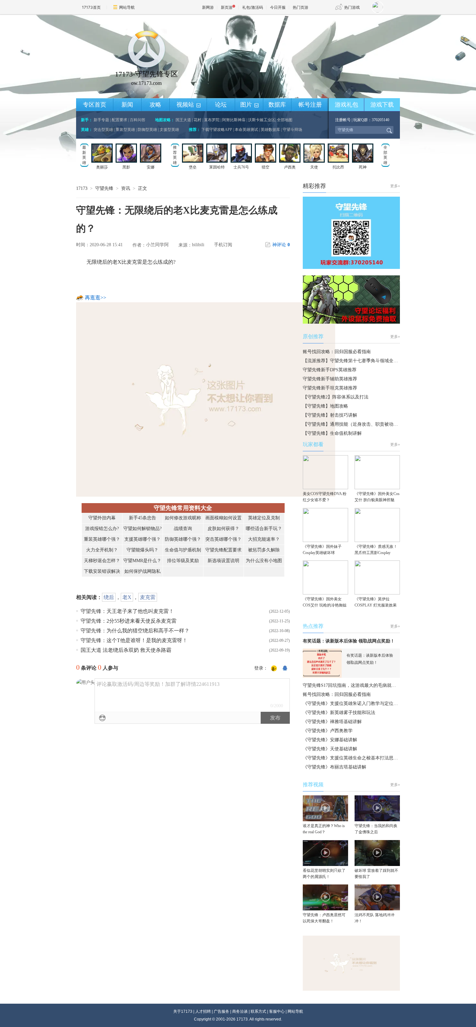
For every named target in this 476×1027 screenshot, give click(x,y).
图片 (250, 105)
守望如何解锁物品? (142, 528)
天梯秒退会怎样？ (102, 560)
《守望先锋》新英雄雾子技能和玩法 (339, 712)
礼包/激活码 (252, 7)
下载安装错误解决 (102, 571)
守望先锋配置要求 (223, 550)
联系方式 (258, 1011)
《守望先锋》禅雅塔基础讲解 (332, 721)
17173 (81, 188)
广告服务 (221, 1011)
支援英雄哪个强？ (142, 539)
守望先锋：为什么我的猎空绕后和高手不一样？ (135, 630)
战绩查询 (183, 528)
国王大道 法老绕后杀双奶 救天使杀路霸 (126, 650)
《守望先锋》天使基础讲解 (330, 748)
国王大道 (183, 120)
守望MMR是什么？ (142, 560)
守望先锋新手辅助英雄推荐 (330, 378)
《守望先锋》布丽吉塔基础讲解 (334, 767)
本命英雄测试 (246, 129)
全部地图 (284, 120)
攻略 (155, 104)
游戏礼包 (346, 104)
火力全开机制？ (102, 550)
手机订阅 (223, 244)
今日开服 (278, 7)
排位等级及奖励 (183, 560)
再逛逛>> (95, 297)
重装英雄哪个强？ (102, 539)
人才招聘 (203, 1011)
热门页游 (300, 7)
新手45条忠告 (142, 517)
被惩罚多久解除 (264, 550)
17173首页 (91, 7)
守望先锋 (104, 188)
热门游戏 (352, 7)
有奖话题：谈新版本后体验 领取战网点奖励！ (349, 641)
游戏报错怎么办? (102, 528)
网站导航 (127, 7)
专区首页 (94, 104)
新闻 (127, 104)
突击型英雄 (103, 129)
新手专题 (101, 120)
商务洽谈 (240, 1011)
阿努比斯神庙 (233, 120)
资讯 (125, 188)
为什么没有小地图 (264, 560)
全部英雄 (385, 155)
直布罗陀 (212, 120)
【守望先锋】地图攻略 (325, 406)
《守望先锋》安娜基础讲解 (330, 739)
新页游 (226, 7)
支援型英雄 (169, 129)
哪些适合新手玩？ (264, 528)
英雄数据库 (270, 129)
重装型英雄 (125, 129)
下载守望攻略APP (216, 129)
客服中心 (277, 1011)
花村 (197, 120)
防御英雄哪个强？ (183, 539)
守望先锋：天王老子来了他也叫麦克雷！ (127, 611)
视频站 (189, 105)
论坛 (221, 104)
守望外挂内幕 (102, 517)
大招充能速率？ (264, 539)
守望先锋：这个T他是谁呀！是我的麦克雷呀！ (134, 640)
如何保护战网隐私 (142, 571)
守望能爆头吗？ (142, 550)
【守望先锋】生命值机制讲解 (332, 433)
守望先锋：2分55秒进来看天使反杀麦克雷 (128, 621)
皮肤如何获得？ (223, 528)
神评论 (281, 244)
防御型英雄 (147, 129)
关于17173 (182, 1011)
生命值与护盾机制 (183, 550)
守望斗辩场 (292, 129)
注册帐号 (343, 120)
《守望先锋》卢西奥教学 (328, 730)
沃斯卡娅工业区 (261, 120)
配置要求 (119, 120)
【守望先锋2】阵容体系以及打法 (335, 397)
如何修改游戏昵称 (183, 517)
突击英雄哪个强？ (223, 539)
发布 (275, 718)
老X (126, 597)
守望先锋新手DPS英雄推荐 (330, 369)
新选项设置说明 (223, 560)
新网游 (208, 7)
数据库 (277, 104)
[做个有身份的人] (274, 668)
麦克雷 (147, 597)
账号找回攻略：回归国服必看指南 (337, 351)
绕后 (109, 597)
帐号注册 (310, 104)
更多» (395, 186)
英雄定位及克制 (264, 517)
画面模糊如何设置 (223, 517)
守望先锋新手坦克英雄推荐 (330, 388)
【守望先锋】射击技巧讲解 (330, 415)
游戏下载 (382, 104)
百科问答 (137, 120)
